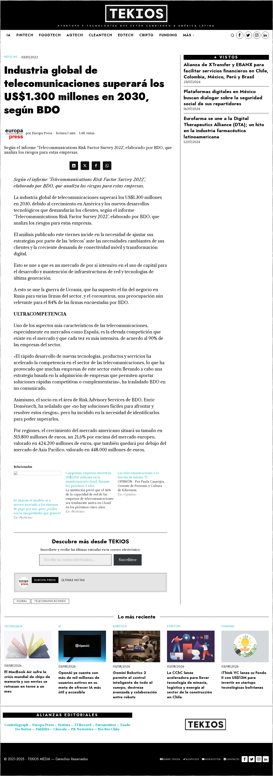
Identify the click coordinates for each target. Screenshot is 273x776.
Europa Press (42, 133)
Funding (227, 626)
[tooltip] (239, 35)
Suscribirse (127, 560)
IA (59, 626)
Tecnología (13, 626)
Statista (64, 725)
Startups (174, 626)
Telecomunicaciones (50, 601)
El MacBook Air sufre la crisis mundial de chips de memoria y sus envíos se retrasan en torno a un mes (27, 681)
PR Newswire (82, 729)
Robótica (120, 626)
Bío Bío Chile (109, 729)
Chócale (60, 729)
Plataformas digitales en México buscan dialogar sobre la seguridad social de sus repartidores (223, 97)
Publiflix (42, 729)
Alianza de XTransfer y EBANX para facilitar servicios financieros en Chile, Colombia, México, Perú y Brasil (226, 70)
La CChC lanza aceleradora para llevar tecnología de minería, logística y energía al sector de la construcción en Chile (189, 685)
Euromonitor (106, 725)
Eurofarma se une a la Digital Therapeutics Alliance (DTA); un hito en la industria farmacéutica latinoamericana (224, 127)
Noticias (10, 57)
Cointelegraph (16, 725)
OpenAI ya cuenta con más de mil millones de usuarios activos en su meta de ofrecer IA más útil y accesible (79, 682)
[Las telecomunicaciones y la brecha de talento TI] (144, 484)
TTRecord (83, 725)
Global (22, 601)
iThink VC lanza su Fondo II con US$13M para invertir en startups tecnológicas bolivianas (243, 680)
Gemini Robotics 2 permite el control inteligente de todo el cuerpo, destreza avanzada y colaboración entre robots (135, 685)
